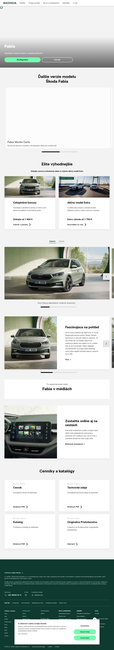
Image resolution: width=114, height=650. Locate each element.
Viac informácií (22, 634)
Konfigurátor (22, 60)
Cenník (57, 60)
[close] (95, 619)
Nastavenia (84, 626)
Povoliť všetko (85, 638)
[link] (29, 204)
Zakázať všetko (85, 632)
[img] (9, 3)
